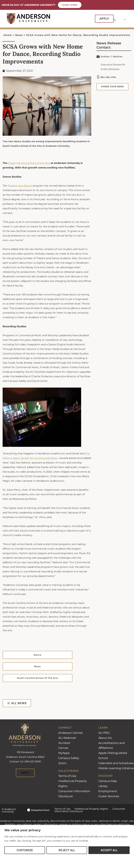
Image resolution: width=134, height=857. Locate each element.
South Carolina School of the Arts (37, 678)
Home (7, 35)
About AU (105, 738)
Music (37, 666)
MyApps (64, 753)
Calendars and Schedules (116, 763)
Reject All (67, 850)
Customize (25, 850)
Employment (107, 791)
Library (103, 786)
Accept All (109, 850)
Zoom (62, 763)
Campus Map (107, 781)
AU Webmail (67, 738)
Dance (37, 654)
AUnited (64, 743)
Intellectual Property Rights (89, 808)
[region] (67, 841)
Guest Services (108, 796)
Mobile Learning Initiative (116, 768)
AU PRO (104, 732)
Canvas (63, 748)
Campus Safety (68, 758)
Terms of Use (67, 776)
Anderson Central (70, 732)
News (19, 35)
